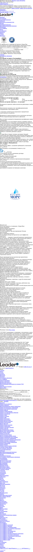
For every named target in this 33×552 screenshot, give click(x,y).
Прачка (2, 516)
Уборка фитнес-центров (6, 421)
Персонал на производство (7, 22)
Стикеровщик (3, 520)
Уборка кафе (3, 417)
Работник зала (3, 517)
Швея (1, 507)
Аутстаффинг (3, 28)
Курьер (2, 510)
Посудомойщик (4, 481)
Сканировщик (3, 459)
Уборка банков (4, 444)
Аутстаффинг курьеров (6, 537)
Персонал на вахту (5, 521)
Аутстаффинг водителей (6, 525)
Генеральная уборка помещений (8, 442)
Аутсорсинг (3, 18)
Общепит (2, 21)
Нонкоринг (3, 27)
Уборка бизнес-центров (6, 425)
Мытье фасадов (4, 423)
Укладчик (2, 486)
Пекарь (2, 505)
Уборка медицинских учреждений (9, 407)
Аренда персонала (5, 380)
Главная (2, 54)
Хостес (2, 499)
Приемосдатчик (4, 465)
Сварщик (2, 480)
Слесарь (2, 491)
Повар (1, 478)
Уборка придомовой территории (8, 409)
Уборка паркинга (4, 405)
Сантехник (3, 471)
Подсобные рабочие (5, 496)
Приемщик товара (5, 467)
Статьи (2, 34)
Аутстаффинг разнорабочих (7, 538)
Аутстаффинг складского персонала (9, 534)
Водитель (2, 485)
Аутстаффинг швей (5, 539)
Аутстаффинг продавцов (6, 532)
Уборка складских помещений (8, 438)
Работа (2, 33)
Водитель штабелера (5, 462)
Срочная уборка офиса (6, 447)
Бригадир (2, 483)
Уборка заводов (4, 428)
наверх (2, 551)
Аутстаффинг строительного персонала (10, 536)
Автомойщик (3, 458)
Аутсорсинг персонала (6, 56)
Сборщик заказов (4, 469)
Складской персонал (5, 19)
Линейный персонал (5, 24)
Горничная (3, 497)
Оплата (2, 385)
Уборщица (2, 488)
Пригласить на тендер (6, 386)
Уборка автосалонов (5, 420)
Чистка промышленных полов (8, 436)
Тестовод (2, 506)
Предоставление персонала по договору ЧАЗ (12, 384)
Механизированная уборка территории (10, 406)
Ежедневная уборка (5, 432)
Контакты (2, 35)
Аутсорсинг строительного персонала (10, 457)
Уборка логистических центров (8, 446)
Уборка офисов (4, 410)
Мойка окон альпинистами (7, 431)
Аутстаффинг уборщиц (6, 526)
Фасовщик (3, 518)
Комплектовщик (4, 475)
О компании (3, 30)
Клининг (2, 17)
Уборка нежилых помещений (7, 441)
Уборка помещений (5, 443)
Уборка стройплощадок (6, 411)
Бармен (2, 512)
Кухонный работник (5, 468)
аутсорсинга (3, 77)
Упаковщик (3, 473)
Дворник (2, 474)
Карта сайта (3, 387)
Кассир (2, 479)
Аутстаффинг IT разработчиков (8, 527)
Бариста (2, 500)
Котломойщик (3, 463)
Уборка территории (5, 426)
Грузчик (2, 490)
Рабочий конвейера (5, 484)
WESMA (6, 401)
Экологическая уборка (6, 434)
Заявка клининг (15, 8)
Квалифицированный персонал (8, 26)
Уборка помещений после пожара (9, 437)
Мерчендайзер (4, 508)
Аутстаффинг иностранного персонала (10, 528)
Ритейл (2, 23)
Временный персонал (5, 383)
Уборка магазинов (5, 418)
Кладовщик (3, 513)
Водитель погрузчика (5, 460)
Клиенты (2, 32)
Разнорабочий (3, 502)
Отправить (9, 397)
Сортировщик (3, 511)
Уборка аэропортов (5, 413)
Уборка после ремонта (6, 404)
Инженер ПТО (4, 492)
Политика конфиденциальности (8, 400)
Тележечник (3, 501)
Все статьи (12, 330)
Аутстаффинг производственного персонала (11, 533)
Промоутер (3, 504)
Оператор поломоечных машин (8, 515)
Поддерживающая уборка (6, 429)
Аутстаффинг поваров (6, 529)
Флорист (2, 489)
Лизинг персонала (5, 381)
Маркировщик (4, 464)
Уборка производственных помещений (10, 439)
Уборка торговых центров (7, 427)
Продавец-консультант (6, 495)
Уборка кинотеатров (5, 422)
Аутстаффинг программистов (8, 531)
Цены (1, 29)
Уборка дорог (3, 415)
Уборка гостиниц (4, 416)
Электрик (2, 470)
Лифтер (2, 494)
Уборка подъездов (4, 433)
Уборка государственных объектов (9, 412)
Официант (3, 476)
